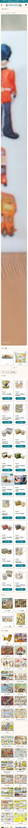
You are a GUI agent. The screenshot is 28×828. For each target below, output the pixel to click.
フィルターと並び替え (10, 372)
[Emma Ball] (14, 5)
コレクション (7, 12)
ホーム (2, 12)
